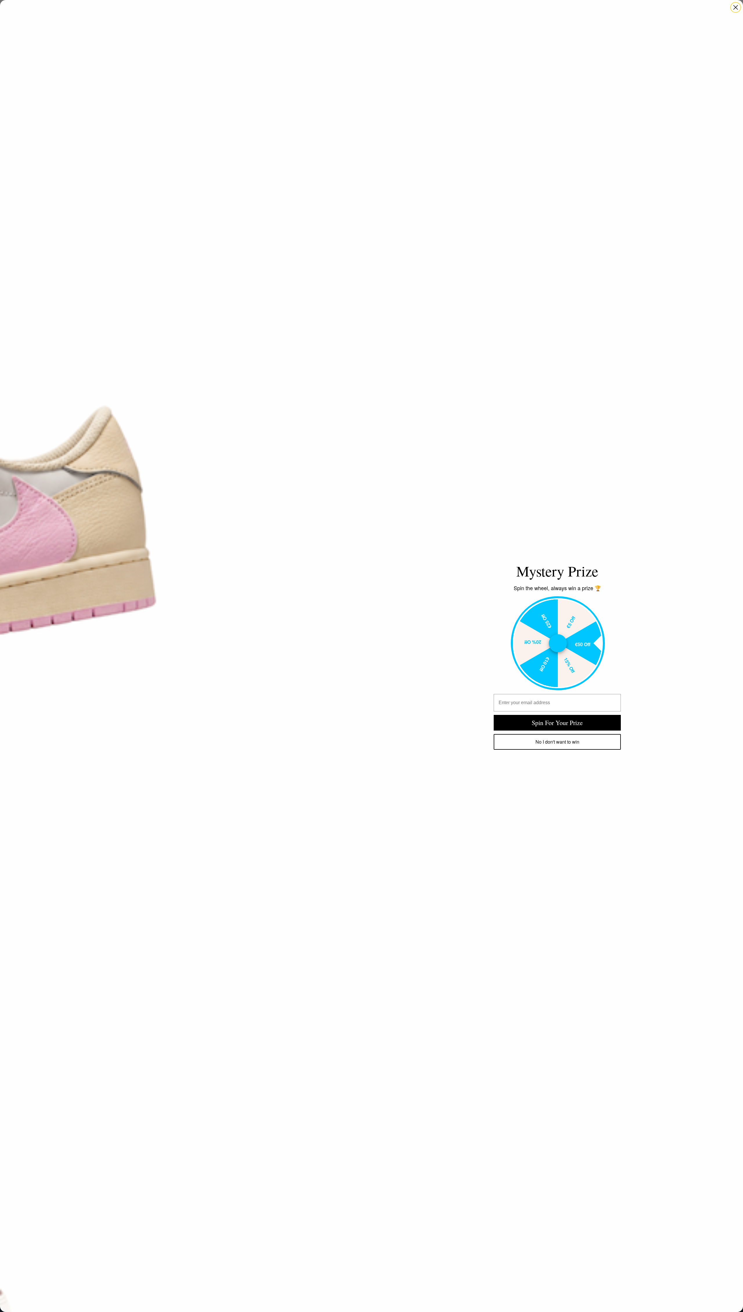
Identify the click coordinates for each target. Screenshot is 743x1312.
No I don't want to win (557, 741)
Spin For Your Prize (557, 722)
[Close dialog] (736, 7)
